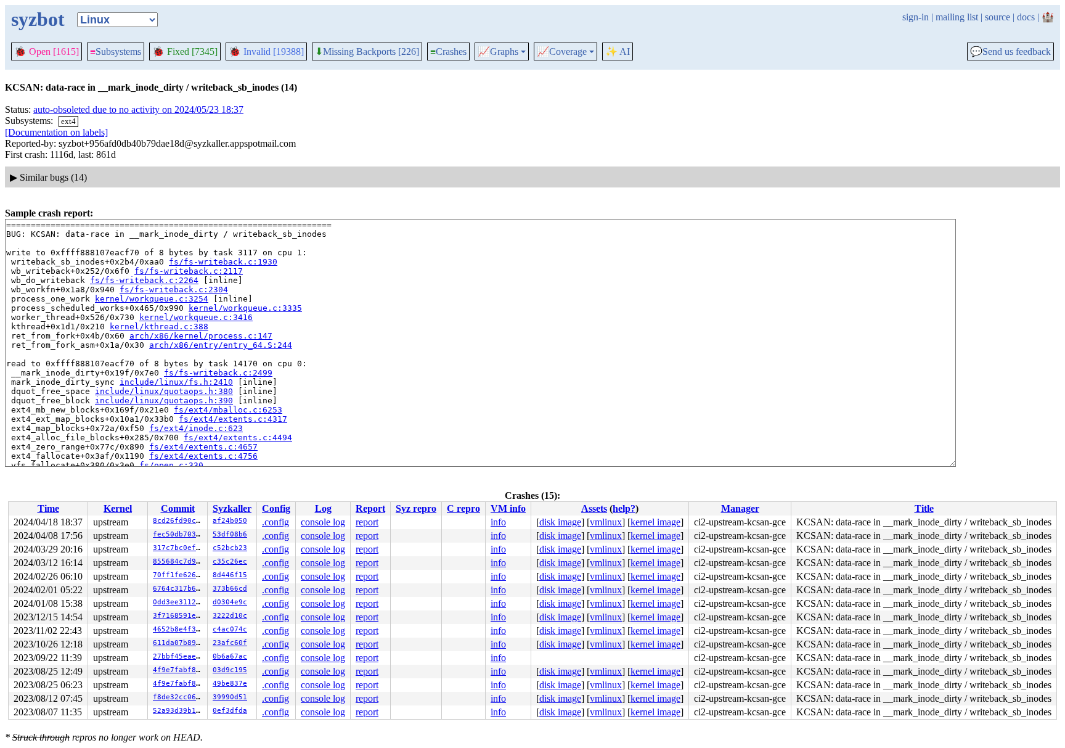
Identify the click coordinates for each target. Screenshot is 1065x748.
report (367, 522)
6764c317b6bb (179, 589)
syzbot (38, 19)
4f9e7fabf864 (179, 670)
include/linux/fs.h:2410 (176, 382)
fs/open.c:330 (171, 465)
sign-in (915, 17)
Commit (178, 508)
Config (276, 508)
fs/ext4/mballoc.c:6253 (228, 409)
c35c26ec (230, 561)
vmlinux (606, 522)
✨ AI (617, 51)
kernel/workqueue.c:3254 (151, 298)
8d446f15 (230, 575)
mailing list (957, 17)
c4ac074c (230, 629)
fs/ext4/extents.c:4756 (203, 456)
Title (924, 508)
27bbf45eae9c (179, 656)
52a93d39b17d (179, 711)
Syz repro (416, 508)
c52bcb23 (230, 548)
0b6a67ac (230, 656)
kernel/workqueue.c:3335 (245, 308)
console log (323, 522)
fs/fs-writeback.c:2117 (188, 271)
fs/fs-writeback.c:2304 (174, 289)
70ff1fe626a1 (179, 575)
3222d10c (230, 616)
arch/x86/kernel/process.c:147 (200, 335)
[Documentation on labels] (56, 132)
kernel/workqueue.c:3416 (196, 317)
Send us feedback (1010, 51)
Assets (594, 508)
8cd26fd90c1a (179, 521)
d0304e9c (230, 602)
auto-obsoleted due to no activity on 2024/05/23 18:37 (138, 109)
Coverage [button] (562, 51)
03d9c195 (230, 670)
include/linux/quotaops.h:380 (164, 391)
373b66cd (230, 589)
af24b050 (230, 521)
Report (370, 508)
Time (48, 508)
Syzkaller (232, 508)
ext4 (68, 121)
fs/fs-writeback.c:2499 (218, 372)
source (997, 17)
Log (323, 508)
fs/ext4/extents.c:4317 (233, 419)
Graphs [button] (498, 51)
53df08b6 (230, 534)
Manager (740, 508)
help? (624, 508)
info (498, 522)
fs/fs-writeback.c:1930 (223, 261)
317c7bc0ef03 (179, 548)
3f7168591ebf (179, 616)
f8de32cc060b (179, 697)
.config (275, 522)
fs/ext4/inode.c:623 (196, 428)
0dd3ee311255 (179, 602)
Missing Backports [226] (367, 51)
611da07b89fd (179, 643)
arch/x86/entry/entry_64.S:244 (220, 345)
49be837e (230, 684)
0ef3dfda (230, 711)
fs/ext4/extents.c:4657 (203, 446)
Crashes (448, 51)
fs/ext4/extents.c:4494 (238, 437)
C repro (463, 508)
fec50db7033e (179, 534)
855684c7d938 (179, 561)
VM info (508, 508)
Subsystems (115, 51)
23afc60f (230, 643)
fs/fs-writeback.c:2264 (144, 280)
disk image (560, 522)
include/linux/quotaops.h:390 (164, 400)
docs (1026, 17)
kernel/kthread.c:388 (159, 326)
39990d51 (230, 697)
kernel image (655, 522)
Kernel (118, 508)
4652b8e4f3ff (179, 629)
